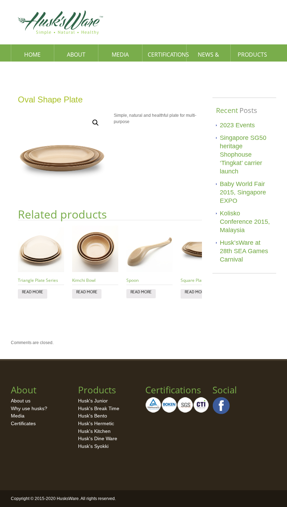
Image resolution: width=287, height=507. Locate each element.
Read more (32, 294)
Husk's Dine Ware (97, 438)
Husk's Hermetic (96, 423)
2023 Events (237, 125)
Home (32, 54)
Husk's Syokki (93, 446)
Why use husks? (29, 408)
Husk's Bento (92, 416)
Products (252, 54)
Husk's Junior (93, 401)
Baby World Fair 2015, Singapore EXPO (243, 192)
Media (120, 54)
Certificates (23, 423)
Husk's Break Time (98, 408)
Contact (33, 72)
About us (20, 401)
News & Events (208, 56)
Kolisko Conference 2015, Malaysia (245, 222)
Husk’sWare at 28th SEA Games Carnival (244, 251)
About (76, 54)
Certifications (167, 54)
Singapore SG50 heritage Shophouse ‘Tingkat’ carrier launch (243, 154)
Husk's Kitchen (94, 431)
